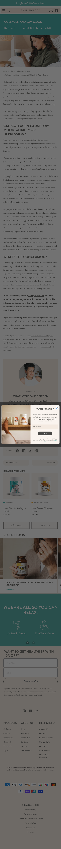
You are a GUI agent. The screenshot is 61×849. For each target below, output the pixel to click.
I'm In (45, 433)
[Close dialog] (57, 407)
